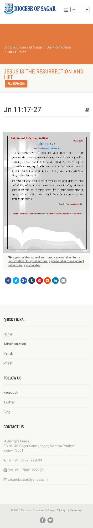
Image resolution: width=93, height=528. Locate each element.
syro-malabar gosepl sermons (32, 257)
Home (8, 334)
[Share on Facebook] (8, 280)
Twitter (9, 402)
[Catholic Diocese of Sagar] (31, 9)
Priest (8, 363)
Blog (7, 412)
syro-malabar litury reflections (27, 261)
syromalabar (32, 265)
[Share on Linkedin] (55, 280)
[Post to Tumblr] (31, 280)
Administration (15, 344)
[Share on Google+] (24, 280)
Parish (8, 353)
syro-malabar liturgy (67, 257)
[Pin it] (39, 280)
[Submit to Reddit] (47, 280)
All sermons (16, 83)
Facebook (11, 392)
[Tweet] (16, 280)
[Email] (63, 280)
